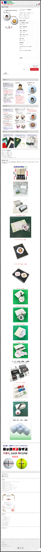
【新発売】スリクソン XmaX (6, 483)
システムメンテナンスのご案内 (7, 489)
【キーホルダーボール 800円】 (20, 400)
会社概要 (2, 542)
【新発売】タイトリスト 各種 (6, 485)
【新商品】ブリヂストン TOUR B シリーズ (8, 488)
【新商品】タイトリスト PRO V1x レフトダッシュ (9, 487)
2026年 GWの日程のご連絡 (6, 482)
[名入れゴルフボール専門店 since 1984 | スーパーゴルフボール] (8, 4)
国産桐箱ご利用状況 (5, 525)
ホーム (2, 540)
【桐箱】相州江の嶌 (5, 523)
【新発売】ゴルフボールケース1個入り (8, 484)
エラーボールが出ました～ (6, 522)
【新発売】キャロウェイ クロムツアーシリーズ (9, 486)
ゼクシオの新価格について (6, 524)
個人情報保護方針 (4, 544)
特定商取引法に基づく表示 (6, 546)
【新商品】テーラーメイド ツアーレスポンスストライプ (10, 481)
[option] (10, 17)
